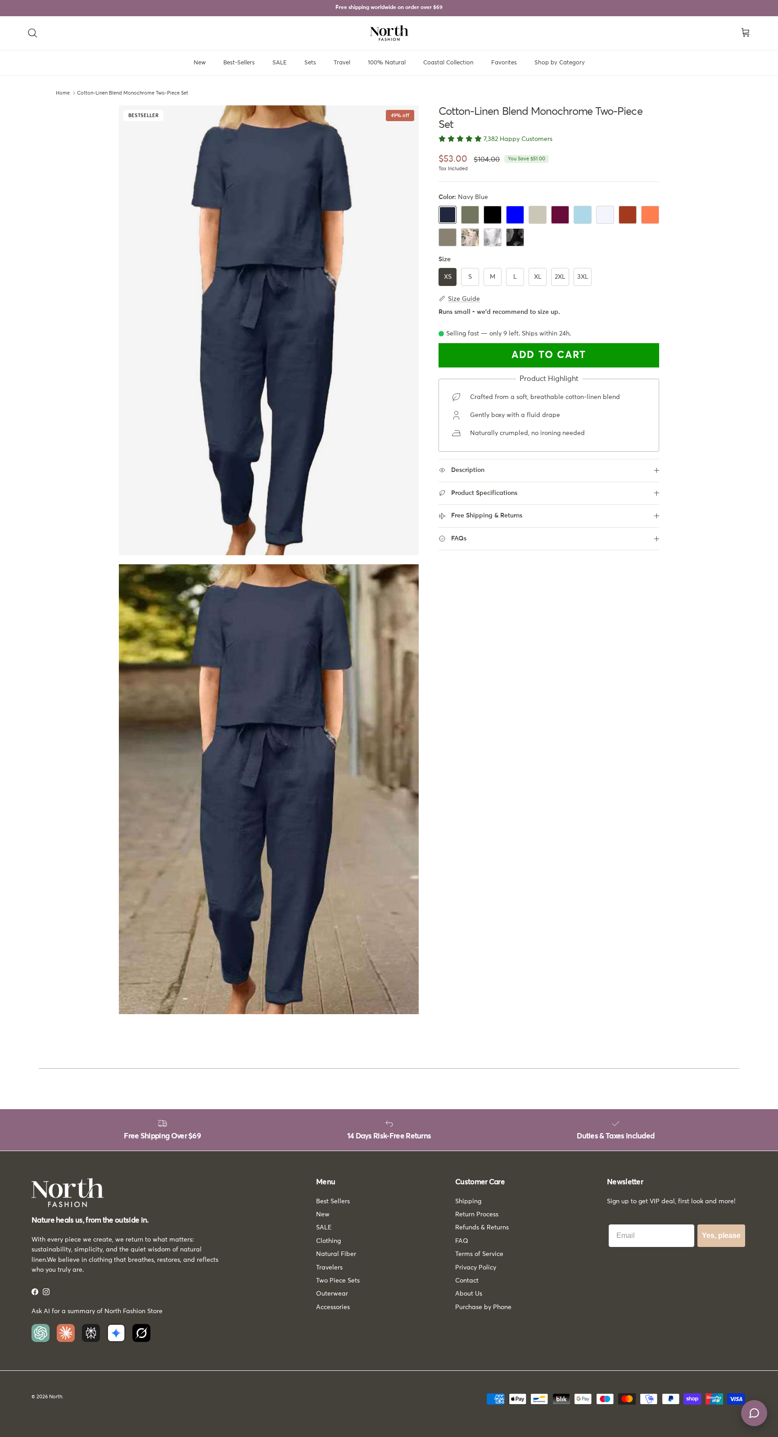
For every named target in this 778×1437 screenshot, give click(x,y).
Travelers (329, 1268)
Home (63, 93)
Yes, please (721, 1235)
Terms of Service (479, 1254)
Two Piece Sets (338, 1281)
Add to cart (548, 355)
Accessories (333, 1307)
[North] (389, 33)
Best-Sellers (239, 63)
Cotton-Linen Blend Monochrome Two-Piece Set (132, 93)
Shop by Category (559, 63)
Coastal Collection (448, 63)
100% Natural (387, 63)
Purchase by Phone (483, 1307)
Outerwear (332, 1294)
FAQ (461, 1241)
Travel (342, 63)
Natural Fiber (336, 1254)
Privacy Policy (475, 1268)
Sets (310, 63)
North (55, 1396)
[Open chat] (754, 1413)
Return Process (476, 1214)
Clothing (328, 1241)
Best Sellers (333, 1201)
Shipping (468, 1201)
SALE (279, 63)
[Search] (32, 32)
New (200, 63)
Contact (467, 1281)
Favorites (504, 63)
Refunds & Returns (482, 1227)
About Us (468, 1294)
